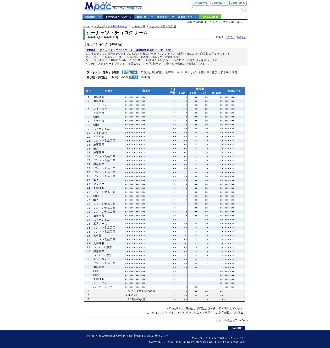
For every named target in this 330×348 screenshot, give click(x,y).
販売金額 (217, 72)
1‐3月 (115, 77)
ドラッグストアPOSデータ (110, 26)
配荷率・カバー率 (177, 72)
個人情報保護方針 (110, 335)
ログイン (214, 22)
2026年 (241, 37)
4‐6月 (124, 77)
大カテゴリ (138, 26)
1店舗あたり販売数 (151, 72)
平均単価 (231, 72)
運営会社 (91, 335)
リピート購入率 (200, 72)
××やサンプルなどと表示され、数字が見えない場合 (211, 312)
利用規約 (128, 335)
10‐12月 (146, 77)
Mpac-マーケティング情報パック (212, 338)
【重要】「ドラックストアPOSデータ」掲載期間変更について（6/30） (130, 50)
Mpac (86, 26)
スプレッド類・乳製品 (162, 26)
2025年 (230, 37)
